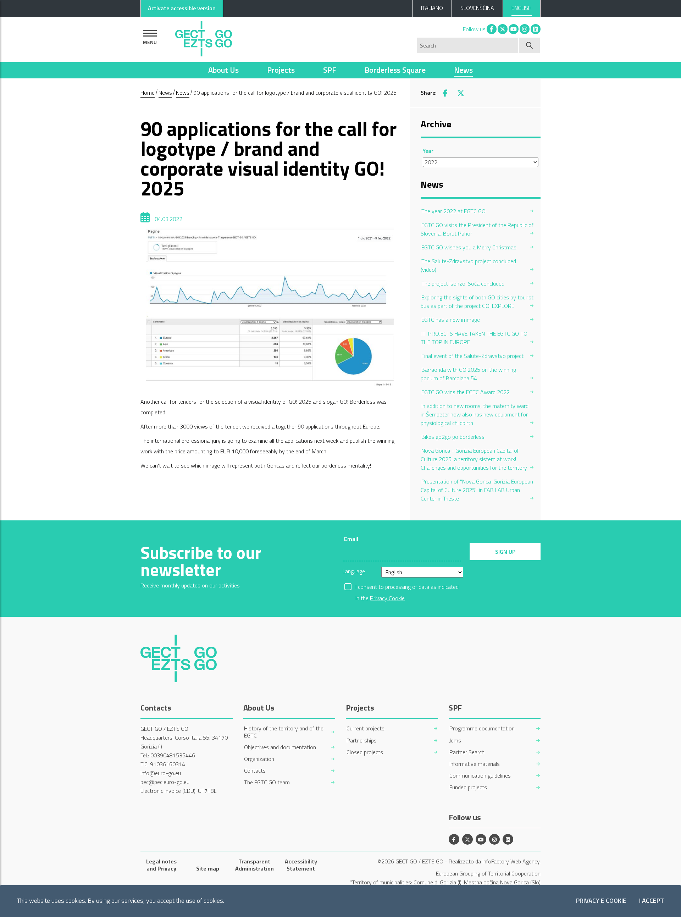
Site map (207, 868)
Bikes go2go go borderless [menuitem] (453, 436)
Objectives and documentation (280, 747)
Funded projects (468, 787)
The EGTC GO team (267, 782)
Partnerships (362, 740)
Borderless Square (395, 70)
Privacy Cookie (387, 598)
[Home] (203, 36)
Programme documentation (482, 728)
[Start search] (530, 45)
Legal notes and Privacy (161, 865)
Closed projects (365, 752)
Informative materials (474, 764)
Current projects (365, 728)
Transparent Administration (254, 865)
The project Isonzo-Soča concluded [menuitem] (462, 283)
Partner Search (467, 752)
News (463, 70)
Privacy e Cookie (601, 900)
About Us (223, 70)
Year (428, 151)
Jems (455, 740)
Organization (259, 759)
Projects (281, 70)
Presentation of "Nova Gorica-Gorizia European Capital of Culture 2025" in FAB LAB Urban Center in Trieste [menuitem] (477, 490)
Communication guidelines (480, 776)
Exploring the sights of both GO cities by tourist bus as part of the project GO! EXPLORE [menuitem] (477, 301)
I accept (651, 900)
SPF (329, 70)
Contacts (255, 771)
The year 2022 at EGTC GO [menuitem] (453, 211)
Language (354, 571)
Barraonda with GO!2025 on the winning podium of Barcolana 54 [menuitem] (468, 373)
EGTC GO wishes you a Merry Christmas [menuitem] (468, 247)
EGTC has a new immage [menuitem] (450, 319)
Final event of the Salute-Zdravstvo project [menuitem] (472, 356)
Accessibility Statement (301, 865)
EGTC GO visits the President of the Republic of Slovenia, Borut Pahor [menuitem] (477, 229)
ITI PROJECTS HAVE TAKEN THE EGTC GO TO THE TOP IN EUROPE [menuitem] (474, 337)
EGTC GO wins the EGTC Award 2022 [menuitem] (465, 392)
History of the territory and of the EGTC (283, 731)
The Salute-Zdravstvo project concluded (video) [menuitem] (468, 265)
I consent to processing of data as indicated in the (407, 587)
